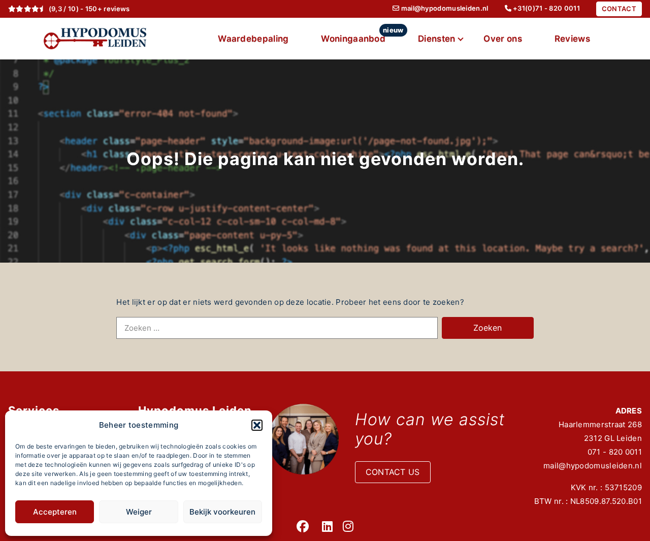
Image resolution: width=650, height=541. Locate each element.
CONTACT (619, 9)
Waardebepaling (253, 39)
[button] (257, 425)
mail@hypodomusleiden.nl (592, 465)
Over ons (502, 39)
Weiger (139, 512)
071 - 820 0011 (615, 452)
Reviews (572, 39)
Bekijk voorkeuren (222, 512)
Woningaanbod (361, 35)
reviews (116, 9)
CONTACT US (393, 472)
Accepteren (55, 512)
